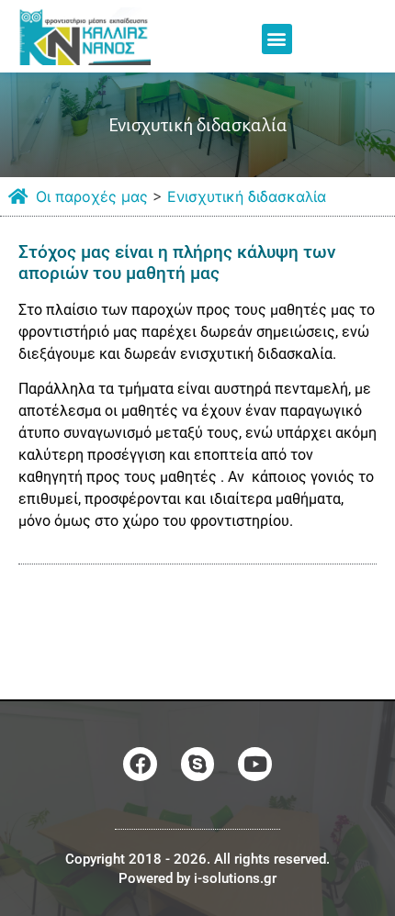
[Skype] (198, 764)
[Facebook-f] (140, 764)
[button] (277, 39)
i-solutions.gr (235, 878)
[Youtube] (255, 764)
